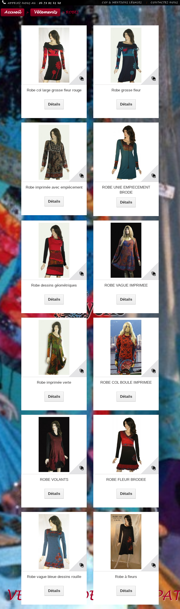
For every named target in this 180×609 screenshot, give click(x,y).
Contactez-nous (164, 2)
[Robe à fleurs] (126, 541)
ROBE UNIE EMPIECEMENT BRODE (126, 189)
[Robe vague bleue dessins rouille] (54, 541)
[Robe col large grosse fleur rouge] (54, 55)
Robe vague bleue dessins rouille (54, 577)
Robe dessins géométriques (54, 285)
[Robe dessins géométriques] (54, 250)
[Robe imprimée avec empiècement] (54, 152)
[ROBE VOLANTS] (54, 444)
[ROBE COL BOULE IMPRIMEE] (126, 347)
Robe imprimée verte (54, 382)
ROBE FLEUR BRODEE (126, 480)
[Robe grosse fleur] (126, 55)
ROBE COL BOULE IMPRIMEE (126, 382)
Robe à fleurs (126, 577)
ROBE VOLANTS (54, 480)
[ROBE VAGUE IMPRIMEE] (126, 250)
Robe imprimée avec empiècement (54, 187)
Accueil (12, 12)
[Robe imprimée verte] (54, 347)
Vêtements (45, 12)
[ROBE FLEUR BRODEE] (126, 444)
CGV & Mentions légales (122, 2)
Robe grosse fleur (126, 90)
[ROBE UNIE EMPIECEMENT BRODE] (126, 152)
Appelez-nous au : (34, 3)
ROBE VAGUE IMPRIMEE (126, 285)
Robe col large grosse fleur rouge (54, 90)
